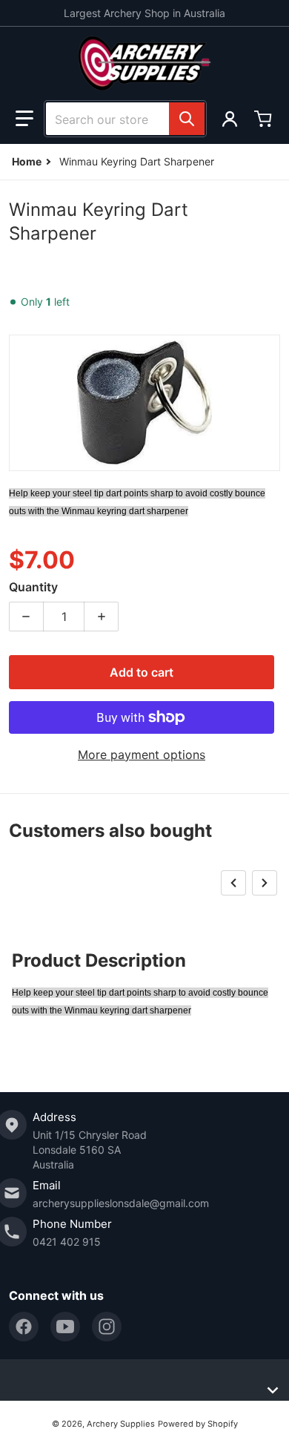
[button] (24, 119)
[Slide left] (233, 882)
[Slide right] (264, 882)
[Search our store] (187, 118)
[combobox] (125, 118)
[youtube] (65, 1326)
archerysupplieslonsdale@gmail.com (121, 1203)
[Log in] (229, 118)
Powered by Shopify (198, 1424)
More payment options (141, 754)
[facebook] (24, 1326)
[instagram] (107, 1326)
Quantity (33, 586)
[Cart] (264, 118)
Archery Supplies (121, 1424)
